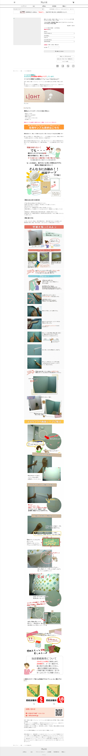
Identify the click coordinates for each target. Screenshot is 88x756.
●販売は (45, 31)
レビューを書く (65, 61)
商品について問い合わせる (65, 56)
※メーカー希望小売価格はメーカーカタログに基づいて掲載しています (38, 730)
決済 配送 (54, 6)
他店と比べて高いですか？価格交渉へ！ (65, 58)
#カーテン (72, 9)
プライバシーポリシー (40, 751)
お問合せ (44, 6)
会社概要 (49, 751)
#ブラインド (57, 9)
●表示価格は (46, 35)
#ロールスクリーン (65, 9)
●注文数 (46, 47)
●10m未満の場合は (48, 39)
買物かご (64, 6)
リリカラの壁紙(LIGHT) (27, 745)
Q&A (34, 6)
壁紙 (21, 745)
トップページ (23, 6)
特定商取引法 (56, 751)
